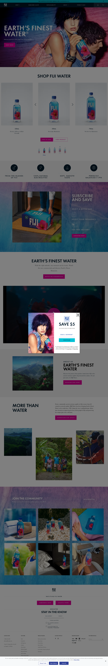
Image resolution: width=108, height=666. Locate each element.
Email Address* (66, 334)
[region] (54, 661)
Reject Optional (53, 663)
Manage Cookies (43, 663)
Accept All (64, 663)
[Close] (105, 661)
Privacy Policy (76, 659)
